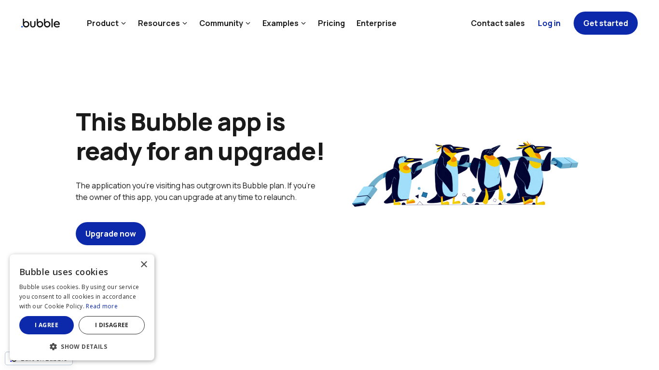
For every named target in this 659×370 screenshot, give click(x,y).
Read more (102, 306)
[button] (82, 346)
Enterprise (377, 23)
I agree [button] (46, 325)
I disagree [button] (112, 325)
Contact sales (498, 23)
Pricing (331, 23)
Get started (605, 23)
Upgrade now (110, 233)
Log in (549, 23)
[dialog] (82, 307)
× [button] (143, 264)
